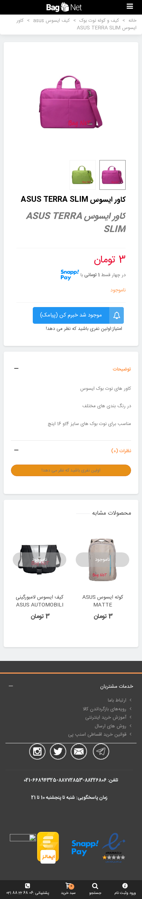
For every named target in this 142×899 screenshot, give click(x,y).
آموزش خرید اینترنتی (105, 718)
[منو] (130, 7)
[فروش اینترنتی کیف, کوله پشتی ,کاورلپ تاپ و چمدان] (64, 7)
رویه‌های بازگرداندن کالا (104, 709)
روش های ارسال (110, 726)
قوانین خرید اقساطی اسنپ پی (97, 735)
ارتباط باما (117, 700)
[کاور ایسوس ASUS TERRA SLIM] (71, 102)
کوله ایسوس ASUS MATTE (102, 601)
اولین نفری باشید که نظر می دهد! (78, 329)
